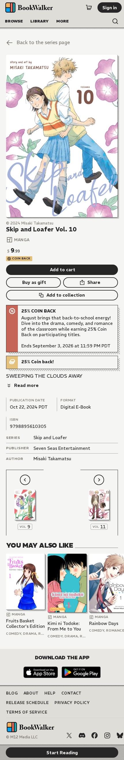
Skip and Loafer (50, 437)
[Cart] (88, 7)
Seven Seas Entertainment (61, 448)
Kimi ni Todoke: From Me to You (64, 626)
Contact (71, 693)
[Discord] (81, 735)
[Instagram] (107, 735)
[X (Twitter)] (69, 735)
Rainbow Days (103, 623)
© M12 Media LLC (22, 737)
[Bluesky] (120, 735)
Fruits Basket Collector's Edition (25, 623)
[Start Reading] (62, 136)
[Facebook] (94, 735)
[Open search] (115, 21)
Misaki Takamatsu (52, 458)
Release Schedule (27, 703)
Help (50, 693)
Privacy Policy (72, 703)
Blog (12, 693)
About (31, 693)
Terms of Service (26, 712)
